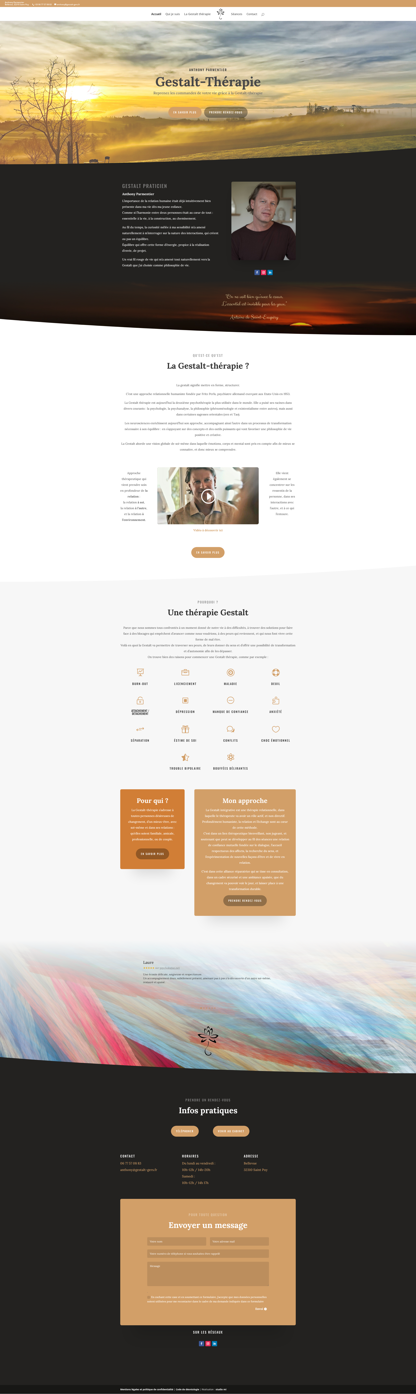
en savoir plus (152, 854)
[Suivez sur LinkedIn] (270, 272)
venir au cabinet (231, 1131)
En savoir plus (185, 112)
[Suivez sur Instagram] (263, 272)
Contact (252, 14)
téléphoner (185, 1131)
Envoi (259, 1309)
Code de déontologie (188, 1389)
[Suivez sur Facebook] (257, 272)
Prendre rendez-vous (226, 112)
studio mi (221, 1389)
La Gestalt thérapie (197, 14)
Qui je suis (172, 14)
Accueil (156, 14)
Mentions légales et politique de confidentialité (146, 1389)
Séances (236, 14)
